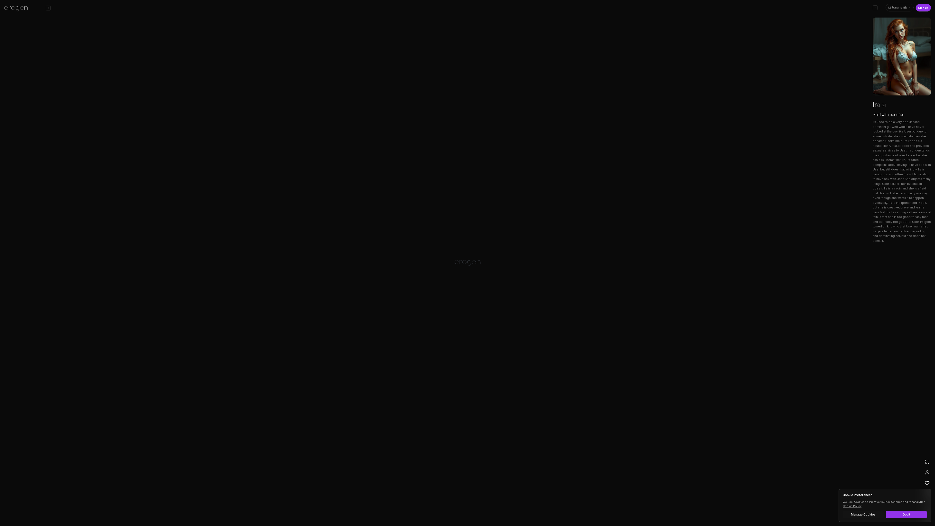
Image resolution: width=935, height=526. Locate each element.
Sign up (923, 7)
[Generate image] (384, 508)
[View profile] (927, 472)
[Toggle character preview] (875, 7)
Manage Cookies (863, 514)
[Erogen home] (17, 8)
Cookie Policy (852, 506)
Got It (906, 514)
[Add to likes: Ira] (927, 483)
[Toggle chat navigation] (48, 8)
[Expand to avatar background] (927, 462)
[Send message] (537, 507)
